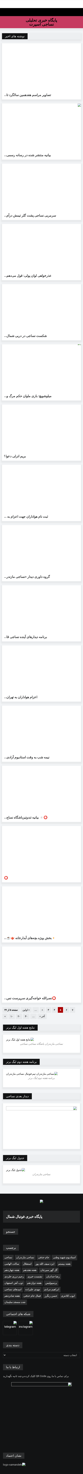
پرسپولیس (51, 1282)
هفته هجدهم (29, 1270)
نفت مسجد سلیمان (15, 1302)
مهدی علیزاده (32, 1289)
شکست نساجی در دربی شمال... (25, 336)
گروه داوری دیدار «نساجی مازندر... (27, 577)
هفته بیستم (64, 1263)
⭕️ (6, 878)
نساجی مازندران (25, 1257)
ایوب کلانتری (68, 1295)
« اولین (26, 1009)
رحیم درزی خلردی (14, 1276)
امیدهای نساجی (13, 1289)
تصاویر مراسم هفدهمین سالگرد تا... (27, 95)
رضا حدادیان (53, 1276)
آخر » (42, 1016)
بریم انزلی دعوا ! (15, 456)
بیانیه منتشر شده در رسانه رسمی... (27, 155)
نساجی (8, 1257)
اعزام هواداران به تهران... (20, 697)
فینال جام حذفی (32, 1295)
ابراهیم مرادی (51, 1289)
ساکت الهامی (11, 1263)
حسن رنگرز (51, 1295)
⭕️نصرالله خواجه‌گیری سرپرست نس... (30, 998)
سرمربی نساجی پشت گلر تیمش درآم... (30, 215)
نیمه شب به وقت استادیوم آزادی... (26, 757)
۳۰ (26, 1016)
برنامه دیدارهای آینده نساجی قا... (25, 637)
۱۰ (11, 1016)
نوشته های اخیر (15, 36)
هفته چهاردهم (11, 1270)
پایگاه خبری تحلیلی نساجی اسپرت (41, 22)
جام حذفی (43, 1257)
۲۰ (19, 1016)
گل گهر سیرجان (48, 1270)
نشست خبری (35, 1276)
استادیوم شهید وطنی (64, 1257)
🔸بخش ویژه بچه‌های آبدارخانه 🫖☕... (30, 938)
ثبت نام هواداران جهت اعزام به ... (26, 516)
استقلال (27, 1263)
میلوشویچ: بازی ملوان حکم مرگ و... (28, 396)
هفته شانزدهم (12, 1295)
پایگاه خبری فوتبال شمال (24, 1216)
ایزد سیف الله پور (44, 1263)
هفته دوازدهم (34, 1282)
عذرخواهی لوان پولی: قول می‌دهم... (28, 276)
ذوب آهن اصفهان (13, 1282)
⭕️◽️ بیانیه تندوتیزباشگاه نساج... (26, 817)
